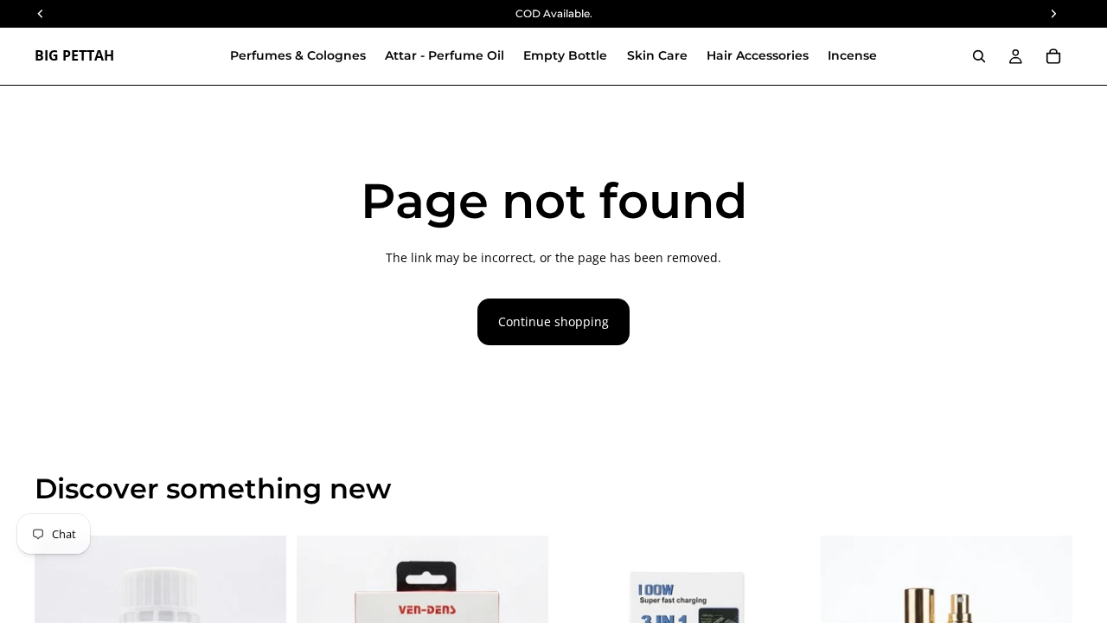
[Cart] (1053, 56)
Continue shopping (553, 321)
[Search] (979, 56)
